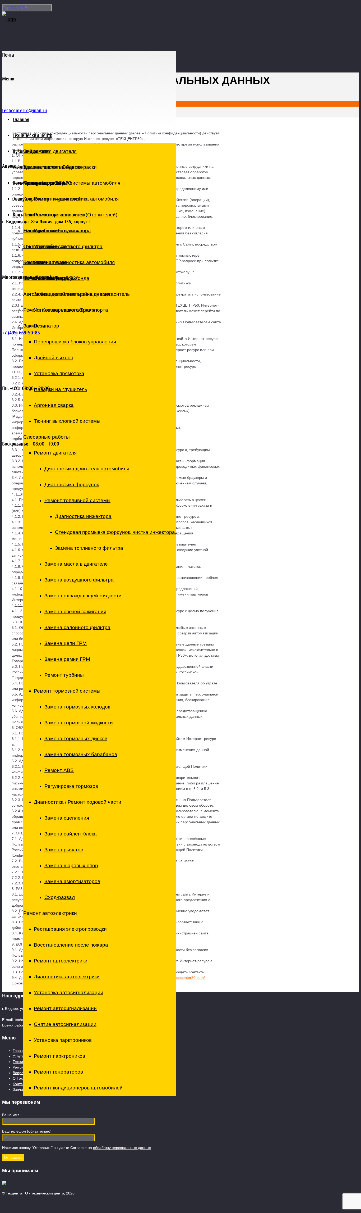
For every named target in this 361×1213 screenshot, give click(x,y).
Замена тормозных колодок (77, 707)
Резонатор (46, 326)
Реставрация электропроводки (70, 929)
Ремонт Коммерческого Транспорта (65, 310)
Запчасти (34, 326)
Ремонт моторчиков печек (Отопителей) (70, 214)
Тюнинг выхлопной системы (67, 421)
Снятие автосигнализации (65, 1024)
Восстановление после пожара (71, 945)
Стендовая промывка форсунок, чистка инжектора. (115, 532)
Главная (21, 119)
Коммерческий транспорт (39, 183)
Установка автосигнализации (68, 992)
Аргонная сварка (54, 405)
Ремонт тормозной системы (67, 691)
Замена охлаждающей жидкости (83, 595)
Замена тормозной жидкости (78, 722)
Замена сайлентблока (70, 834)
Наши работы (39, 230)
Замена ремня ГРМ (67, 659)
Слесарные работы (46, 437)
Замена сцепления (66, 818)
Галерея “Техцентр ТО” (50, 278)
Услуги (20, 167)
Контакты (22, 215)
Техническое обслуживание (56, 230)
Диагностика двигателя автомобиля (86, 468)
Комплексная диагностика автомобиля (69, 262)
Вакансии (34, 262)
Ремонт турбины (64, 675)
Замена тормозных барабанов (80, 754)
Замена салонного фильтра (77, 627)
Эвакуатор (23, 199)
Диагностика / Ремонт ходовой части (77, 802)
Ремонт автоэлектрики (50, 913)
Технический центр (32, 135)
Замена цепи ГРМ (65, 643)
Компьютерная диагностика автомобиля (71, 199)
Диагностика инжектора (83, 516)
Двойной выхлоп (53, 357)
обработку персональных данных (122, 1148)
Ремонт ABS (59, 770)
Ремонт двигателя (55, 453)
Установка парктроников (63, 1040)
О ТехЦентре (39, 246)
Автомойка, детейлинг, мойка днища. (67, 294)
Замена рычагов (63, 849)
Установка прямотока (59, 373)
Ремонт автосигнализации (65, 1008)
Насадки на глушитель (60, 389)
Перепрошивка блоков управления (75, 341)
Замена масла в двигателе (76, 564)
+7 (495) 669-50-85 (21, 333)
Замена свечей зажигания (75, 611)
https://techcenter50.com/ (183, 977)
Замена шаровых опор (71, 865)
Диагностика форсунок (71, 484)
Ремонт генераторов (58, 1072)
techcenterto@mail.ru (24, 110)
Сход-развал (59, 897)
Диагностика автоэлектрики (67, 976)
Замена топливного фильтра (89, 548)
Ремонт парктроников (59, 1056)
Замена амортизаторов (72, 881)
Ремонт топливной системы (77, 500)
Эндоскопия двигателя (50, 151)
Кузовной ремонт (31, 151)
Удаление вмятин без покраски (60, 167)
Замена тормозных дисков (75, 738)
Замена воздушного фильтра (79, 580)
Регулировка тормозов (71, 786)
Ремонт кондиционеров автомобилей (78, 1088)
